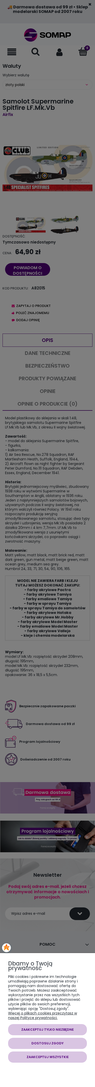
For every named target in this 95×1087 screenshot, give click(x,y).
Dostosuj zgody (47, 1043)
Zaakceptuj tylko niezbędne (47, 1029)
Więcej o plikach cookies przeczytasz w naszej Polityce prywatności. (42, 1015)
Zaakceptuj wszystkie (48, 1057)
